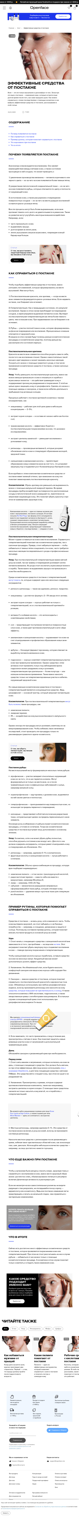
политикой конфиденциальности (20, 1446)
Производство (59, 1484)
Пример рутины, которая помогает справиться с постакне (36, 139)
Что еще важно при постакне (23, 142)
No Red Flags (22, 516)
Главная (11, 28)
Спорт (11, 1500)
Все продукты (13, 1474)
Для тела (12, 1480)
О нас (14, 1329)
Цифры (58, 1329)
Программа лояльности (40, 1493)
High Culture (24, 1113)
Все (5, 1329)
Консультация (36, 1474)
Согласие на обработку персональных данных (50, 1507)
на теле (57, 944)
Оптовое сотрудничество (17, 1493)
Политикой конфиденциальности (13, 1509)
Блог (18, 28)
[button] (4, 7)
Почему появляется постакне (23, 133)
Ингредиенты (35, 1329)
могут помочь (15, 580)
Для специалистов (15, 1496)
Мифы (47, 1329)
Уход (23, 1329)
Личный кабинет (37, 1496)
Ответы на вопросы (61, 1480)
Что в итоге (15, 145)
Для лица (12, 1477)
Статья (14, 248)
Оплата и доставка (61, 1474)
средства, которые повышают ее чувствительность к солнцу (35, 990)
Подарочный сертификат (40, 1480)
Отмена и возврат (60, 1477)
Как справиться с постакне (22, 136)
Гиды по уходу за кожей (39, 1477)
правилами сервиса (15, 1448)
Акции (34, 1484)
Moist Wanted (15, 1116)
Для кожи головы (14, 1484)
